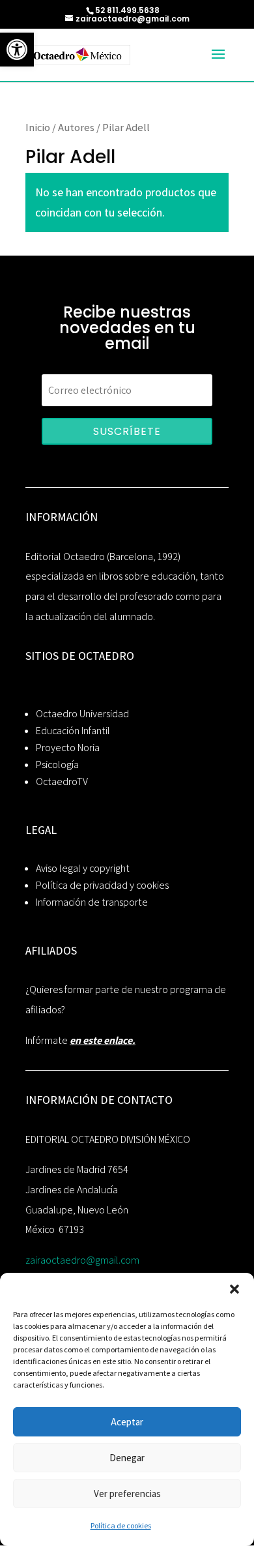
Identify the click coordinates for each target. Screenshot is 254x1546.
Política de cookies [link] (121, 1525)
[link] (17, 50)
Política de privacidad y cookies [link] (102, 885)
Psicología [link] (57, 764)
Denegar (127, 1457)
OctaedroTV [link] (62, 781)
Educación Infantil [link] (73, 730)
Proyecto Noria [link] (68, 747)
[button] (234, 1289)
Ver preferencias (127, 1493)
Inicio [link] (37, 127)
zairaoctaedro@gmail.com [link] (82, 1260)
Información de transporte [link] (92, 902)
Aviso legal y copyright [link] (83, 868)
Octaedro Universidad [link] (82, 714)
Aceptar (127, 1422)
